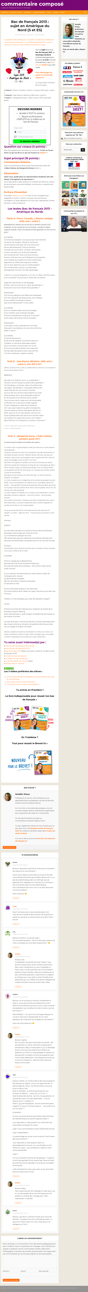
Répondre (16, 898)
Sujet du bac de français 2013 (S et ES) (19, 646)
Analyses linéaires (39, 12)
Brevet (56, 12)
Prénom (6, 1271)
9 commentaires (40, 34)
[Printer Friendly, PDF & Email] (9, 668)
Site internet (43, 1271)
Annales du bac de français (15, 656)
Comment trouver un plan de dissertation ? (23, 684)
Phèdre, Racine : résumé (14, 663)
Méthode (27, 12)
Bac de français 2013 (13, 651)
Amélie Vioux (21, 34)
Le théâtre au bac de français (16, 659)
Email (23, 1271)
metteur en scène (19, 196)
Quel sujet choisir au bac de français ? (21, 682)
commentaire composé (32, 4)
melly (15, 906)
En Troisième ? (29, 737)
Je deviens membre (30, 141)
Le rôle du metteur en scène (16, 661)
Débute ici (5, 12)
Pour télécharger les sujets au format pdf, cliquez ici (44, 75)
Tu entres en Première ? (30, 690)
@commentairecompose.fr (73, 138)
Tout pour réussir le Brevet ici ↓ (30, 743)
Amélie (17, 954)
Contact (62, 12)
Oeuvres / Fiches (15, 12)
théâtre (43, 153)
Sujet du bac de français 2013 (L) (17, 648)
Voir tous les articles (9, 847)
